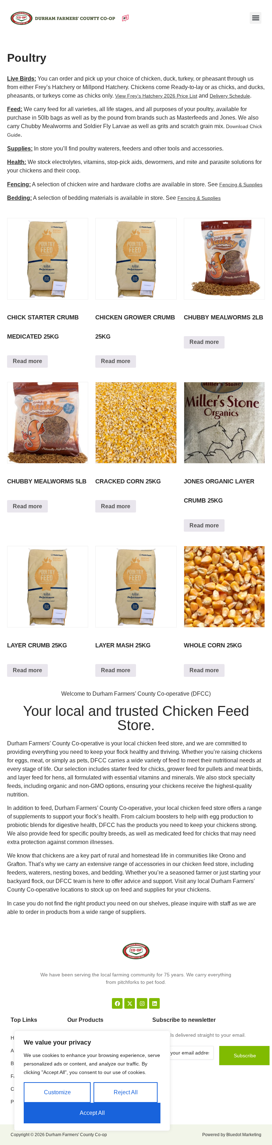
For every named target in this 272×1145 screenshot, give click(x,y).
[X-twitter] (129, 1003)
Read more (27, 361)
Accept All (92, 1113)
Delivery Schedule (230, 96)
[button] (255, 18)
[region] (92, 1081)
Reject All (126, 1092)
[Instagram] (142, 1003)
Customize (57, 1092)
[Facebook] (117, 1003)
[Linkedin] (154, 1003)
